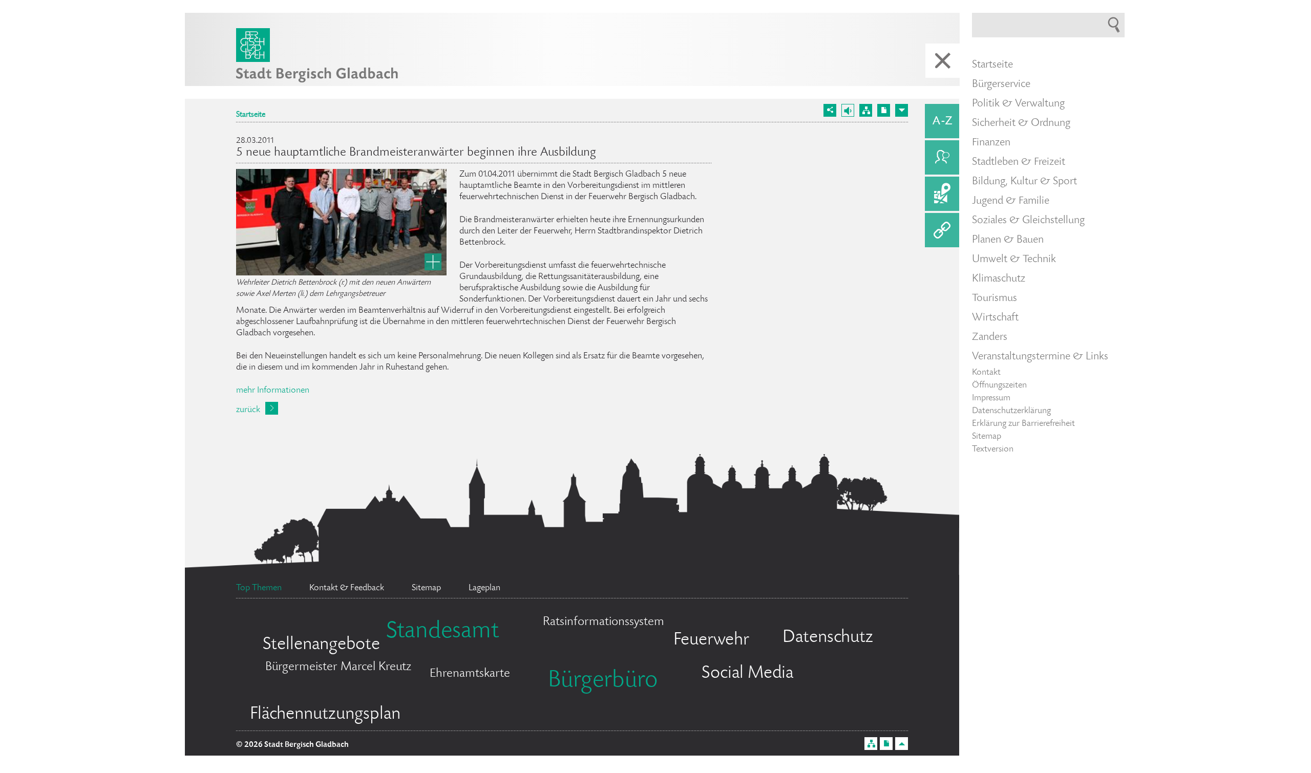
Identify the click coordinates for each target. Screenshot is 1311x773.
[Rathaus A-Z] (942, 121)
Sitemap (986, 436)
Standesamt (442, 632)
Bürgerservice (1001, 84)
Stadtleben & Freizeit (1018, 162)
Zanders (989, 337)
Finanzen (991, 142)
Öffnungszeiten (999, 385)
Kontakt (986, 372)
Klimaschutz (998, 279)
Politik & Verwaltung (1018, 104)
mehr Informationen (272, 390)
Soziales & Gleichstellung (1028, 220)
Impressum (991, 398)
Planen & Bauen (1008, 240)
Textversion (992, 449)
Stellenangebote (321, 645)
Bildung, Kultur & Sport (1024, 181)
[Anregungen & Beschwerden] (942, 157)
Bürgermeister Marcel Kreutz (338, 667)
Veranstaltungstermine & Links (1040, 356)
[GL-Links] (942, 230)
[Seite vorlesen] (847, 110)
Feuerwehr (711, 640)
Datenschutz (828, 638)
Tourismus (994, 298)
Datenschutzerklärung (1011, 411)
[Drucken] (883, 110)
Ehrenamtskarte (470, 674)
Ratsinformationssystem (603, 622)
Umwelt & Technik (1014, 259)
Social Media (747, 673)
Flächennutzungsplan (325, 714)
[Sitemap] (865, 110)
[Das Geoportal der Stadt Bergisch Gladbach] (942, 194)
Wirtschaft (995, 318)
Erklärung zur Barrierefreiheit (1023, 423)
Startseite (250, 115)
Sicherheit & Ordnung (1021, 123)
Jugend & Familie (1010, 201)
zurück (248, 410)
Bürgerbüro (603, 681)
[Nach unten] (901, 110)
